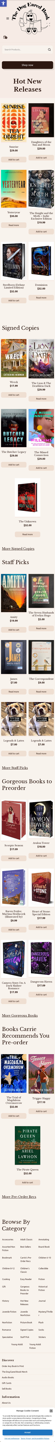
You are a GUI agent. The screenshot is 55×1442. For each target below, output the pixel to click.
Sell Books (7, 1389)
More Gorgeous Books (20, 1015)
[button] (3, 3)
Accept (27, 1432)
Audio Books (8, 1377)
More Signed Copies (18, 549)
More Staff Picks (15, 768)
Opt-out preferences (11, 1438)
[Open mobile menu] (7, 18)
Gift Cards (6, 1383)
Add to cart (13, 159)
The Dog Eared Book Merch (14, 1372)
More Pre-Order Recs (19, 1197)
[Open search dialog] (49, 49)
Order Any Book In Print (13, 1366)
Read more (14, 225)
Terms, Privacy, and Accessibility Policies (35, 1438)
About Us (6, 1403)
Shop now (27, 65)
